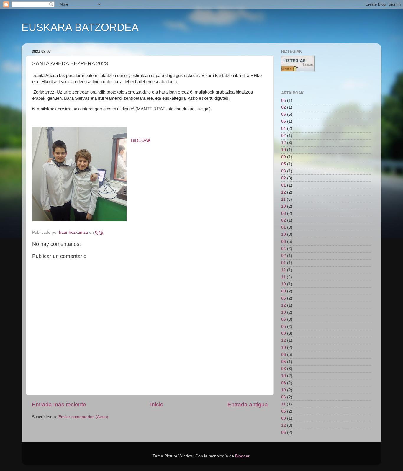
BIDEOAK (141, 140)
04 (283, 128)
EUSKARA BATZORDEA (80, 27)
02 (283, 107)
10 (283, 150)
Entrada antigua (247, 404)
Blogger (242, 456)
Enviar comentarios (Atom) (83, 417)
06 (283, 114)
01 (283, 185)
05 (283, 100)
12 (283, 142)
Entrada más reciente (59, 404)
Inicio (156, 404)
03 (283, 171)
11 (283, 199)
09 (283, 157)
